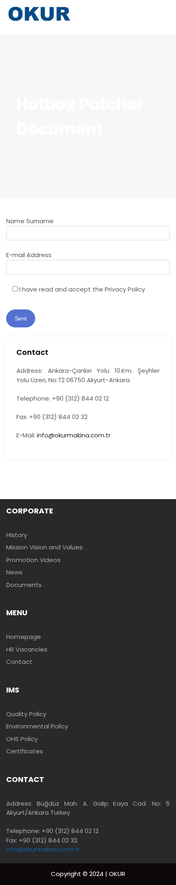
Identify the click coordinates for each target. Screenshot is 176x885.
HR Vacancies (26, 649)
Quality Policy (26, 714)
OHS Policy (22, 739)
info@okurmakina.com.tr (74, 435)
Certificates (24, 751)
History (16, 535)
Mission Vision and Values (44, 547)
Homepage (23, 636)
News (14, 572)
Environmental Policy (37, 726)
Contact (19, 661)
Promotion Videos (33, 560)
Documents (24, 584)
